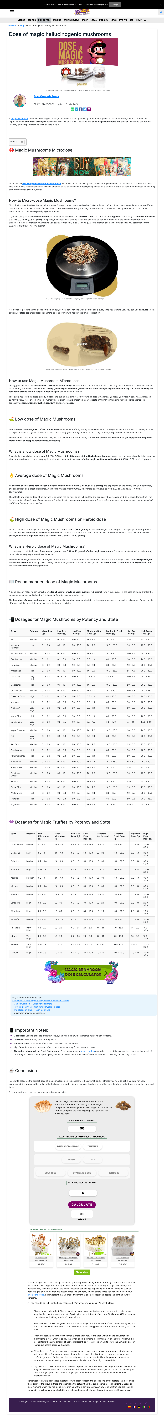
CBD (131, 20)
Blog (21, 25)
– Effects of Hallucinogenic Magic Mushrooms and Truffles (40, 1000)
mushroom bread (36, 1294)
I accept (115, 5)
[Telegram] (76, 109)
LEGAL (93, 20)
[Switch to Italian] (144, 1406)
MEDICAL (103, 20)
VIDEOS (21, 20)
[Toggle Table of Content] (21, 142)
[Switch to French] (134, 1406)
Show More (82, 1272)
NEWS (114, 20)
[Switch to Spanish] (129, 1406)
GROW (84, 20)
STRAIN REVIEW (71, 20)
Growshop (12, 25)
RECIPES (32, 20)
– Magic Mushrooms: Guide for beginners (32, 1003)
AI (145, 20)
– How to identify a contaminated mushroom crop (36, 1007)
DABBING (57, 20)
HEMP (139, 20)
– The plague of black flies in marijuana (31, 1010)
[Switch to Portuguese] (149, 1406)
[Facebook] (81, 109)
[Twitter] (85, 109)
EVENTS (123, 20)
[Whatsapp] (72, 109)
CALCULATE (82, 1204)
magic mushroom (19, 118)
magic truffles (88, 1051)
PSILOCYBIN (44, 20)
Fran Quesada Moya (46, 96)
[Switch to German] (139, 1406)
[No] (161, 4)
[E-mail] (89, 109)
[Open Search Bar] (161, 12)
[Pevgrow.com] (82, 11)
